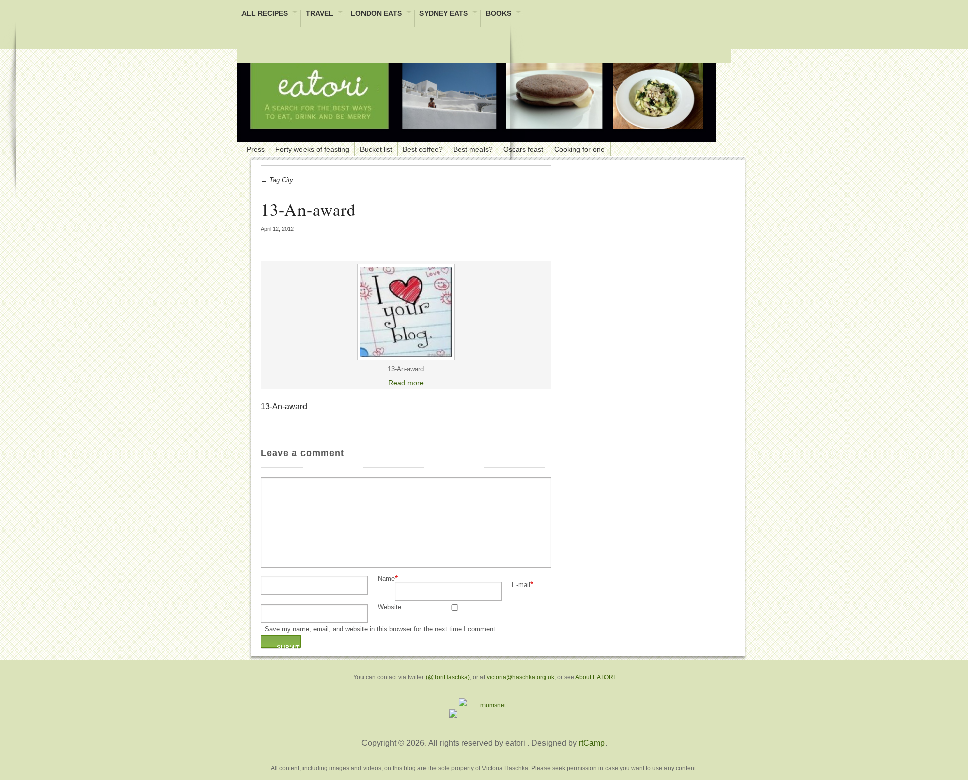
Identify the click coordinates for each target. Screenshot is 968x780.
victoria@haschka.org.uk (520, 677)
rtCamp (592, 743)
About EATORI (595, 677)
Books (498, 14)
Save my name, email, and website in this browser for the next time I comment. (381, 629)
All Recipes (264, 14)
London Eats (376, 14)
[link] (406, 312)
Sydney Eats (443, 14)
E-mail (521, 585)
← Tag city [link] (277, 180)
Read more (406, 383)
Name (386, 579)
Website (389, 607)
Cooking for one (579, 149)
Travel (319, 14)
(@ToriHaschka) (448, 677)
